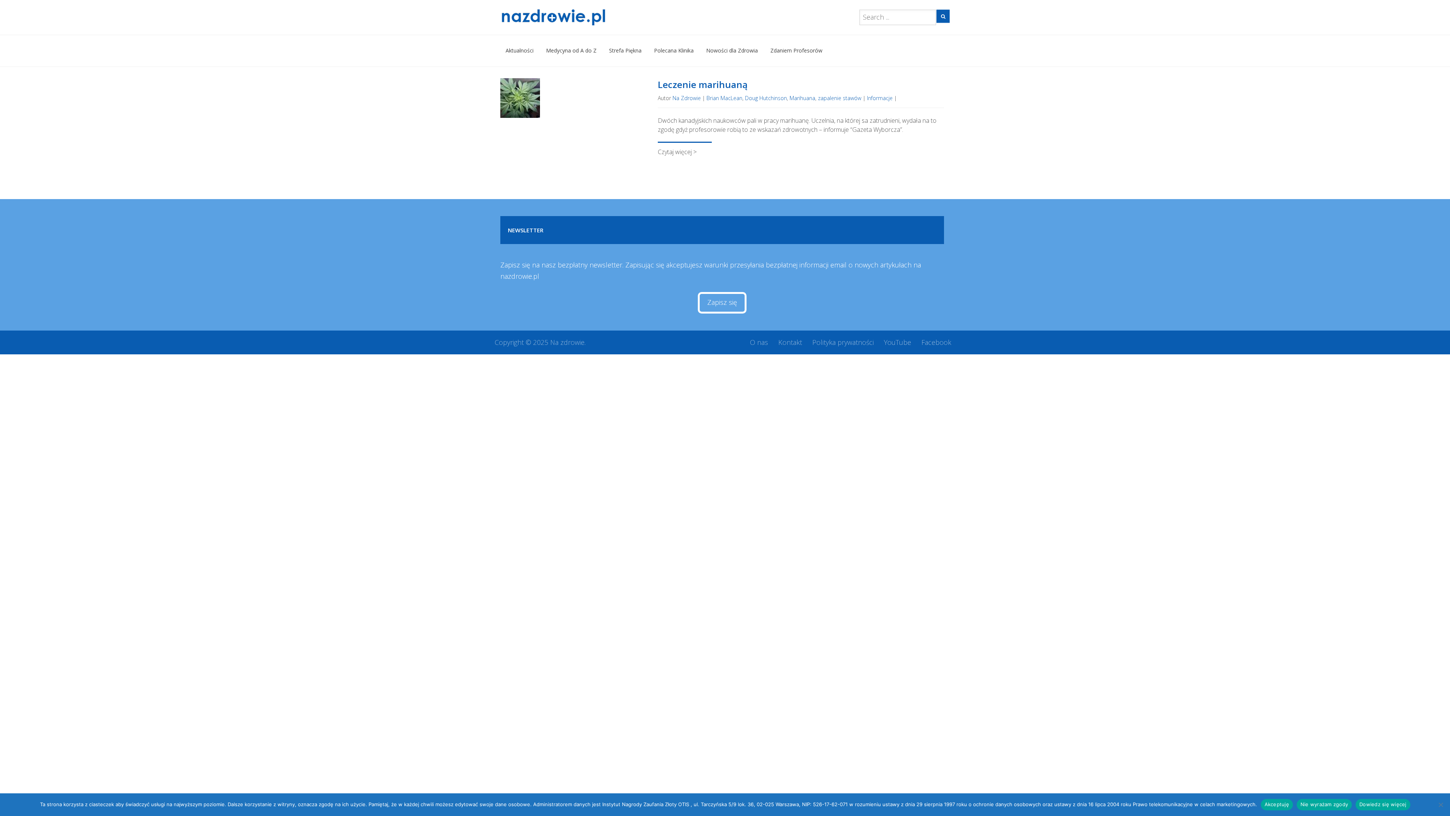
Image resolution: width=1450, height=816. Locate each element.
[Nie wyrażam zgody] (1440, 804)
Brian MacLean (724, 98)
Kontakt (790, 342)
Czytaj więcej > (677, 152)
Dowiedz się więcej (1383, 804)
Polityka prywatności (843, 342)
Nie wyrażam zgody (1324, 804)
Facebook (936, 342)
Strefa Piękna (625, 50)
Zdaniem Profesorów (796, 50)
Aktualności (520, 50)
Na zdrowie (567, 342)
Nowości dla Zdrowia (732, 50)
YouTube (897, 342)
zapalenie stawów (839, 98)
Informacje (880, 98)
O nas (759, 342)
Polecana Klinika (674, 50)
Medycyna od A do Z (571, 50)
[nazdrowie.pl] (575, 17)
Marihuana (802, 98)
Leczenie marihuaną (703, 84)
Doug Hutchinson (766, 98)
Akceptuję (1277, 804)
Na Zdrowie (687, 98)
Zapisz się (722, 302)
